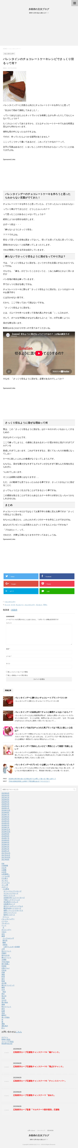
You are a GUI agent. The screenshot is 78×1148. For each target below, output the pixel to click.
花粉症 (5, 945)
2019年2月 (5, 825)
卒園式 (4, 953)
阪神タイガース (9, 915)
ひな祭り (5, 878)
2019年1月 (5, 827)
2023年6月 (5, 793)
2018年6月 (5, 840)
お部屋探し (6, 874)
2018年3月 (5, 847)
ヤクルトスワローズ (11, 893)
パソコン (5, 921)
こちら (19, 1032)
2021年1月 (5, 797)
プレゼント (39, 605)
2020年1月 (5, 808)
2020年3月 (5, 806)
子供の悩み (6, 962)
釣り (3, 1028)
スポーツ (5, 887)
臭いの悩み (6, 1017)
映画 (3, 981)
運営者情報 (50, 1130)
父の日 (4, 1000)
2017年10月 (6, 857)
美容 (3, 1013)
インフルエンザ (8, 938)
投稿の (6, 1039)
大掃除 (4, 959)
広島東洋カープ (9, 904)
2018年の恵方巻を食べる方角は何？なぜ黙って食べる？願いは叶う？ (32, 779)
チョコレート (20, 605)
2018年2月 (5, 849)
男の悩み (5, 1002)
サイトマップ (41, 1130)
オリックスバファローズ (12, 891)
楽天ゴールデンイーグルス (13, 906)
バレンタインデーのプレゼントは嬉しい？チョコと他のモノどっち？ (45, 765)
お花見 (4, 872)
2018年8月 (5, 836)
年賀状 (4, 966)
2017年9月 (5, 859)
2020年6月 (5, 802)
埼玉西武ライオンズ (11, 902)
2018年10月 (6, 832)
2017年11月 (6, 855)
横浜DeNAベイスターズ (12, 908)
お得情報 (5, 865)
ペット (4, 925)
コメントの (8, 1041)
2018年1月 (5, 851)
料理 (3, 977)
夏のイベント (6, 957)
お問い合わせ (31, 1130)
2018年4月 (5, 844)
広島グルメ (6, 968)
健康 (3, 936)
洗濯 (3, 998)
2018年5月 (5, 842)
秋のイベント (6, 1007)
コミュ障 (5, 885)
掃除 (3, 974)
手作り (45, 605)
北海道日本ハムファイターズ (14, 897)
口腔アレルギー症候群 (12, 947)
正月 (3, 989)
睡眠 (4, 942)
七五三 (4, 932)
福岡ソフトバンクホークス (13, 910)
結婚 (3, 1011)
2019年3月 (5, 823)
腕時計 (4, 1015)
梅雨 (3, 987)
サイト (8, 663)
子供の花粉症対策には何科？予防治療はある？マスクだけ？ (29, 781)
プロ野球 (6, 889)
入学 (3, 949)
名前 (8, 649)
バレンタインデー (10, 601)
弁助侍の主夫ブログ (39, 9)
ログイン (5, 1037)
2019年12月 (6, 810)
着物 (3, 1004)
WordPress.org (7, 1043)
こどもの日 (6, 876)
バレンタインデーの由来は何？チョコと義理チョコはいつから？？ (44, 712)
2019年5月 (5, 819)
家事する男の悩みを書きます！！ (39, 1139)
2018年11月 (6, 829)
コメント (9, 623)
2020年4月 (5, 804)
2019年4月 (5, 821)
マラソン (6, 917)
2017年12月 (6, 853)
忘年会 (4, 970)
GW (3, 863)
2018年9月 (5, 834)
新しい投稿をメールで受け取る (18, 675)
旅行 (3, 979)
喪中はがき (6, 955)
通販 (3, 1024)
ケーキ (13, 605)
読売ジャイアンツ (10, 912)
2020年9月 (5, 800)
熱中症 (5, 940)
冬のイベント (6, 951)
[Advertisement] (39, 30)
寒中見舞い (6, 964)
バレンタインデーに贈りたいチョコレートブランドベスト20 (41, 698)
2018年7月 (5, 838)
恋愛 (3, 972)
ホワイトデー (6, 930)
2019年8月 (5, 812)
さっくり (7, 605)
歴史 (3, 994)
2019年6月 (5, 817)
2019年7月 (5, 815)
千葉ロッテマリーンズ (12, 900)
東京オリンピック (8, 985)
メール (8, 656)
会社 (3, 934)
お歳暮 (4, 870)
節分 (3, 1009)
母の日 (4, 996)
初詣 (4, 992)
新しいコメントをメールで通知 (18, 672)
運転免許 (5, 1026)
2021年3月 (5, 795)
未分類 (4, 983)
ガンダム (5, 880)
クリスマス (6, 883)
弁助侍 (14, 610)
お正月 (4, 868)
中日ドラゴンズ (9, 895)
